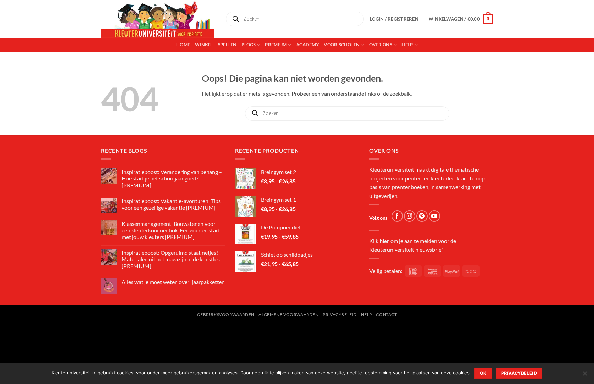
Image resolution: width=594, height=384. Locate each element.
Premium (276, 44)
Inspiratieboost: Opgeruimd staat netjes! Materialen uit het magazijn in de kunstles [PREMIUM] (171, 259)
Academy (307, 44)
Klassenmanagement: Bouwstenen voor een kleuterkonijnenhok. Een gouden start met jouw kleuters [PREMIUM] (171, 230)
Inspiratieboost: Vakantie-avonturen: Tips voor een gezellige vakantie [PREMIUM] (171, 204)
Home (183, 44)
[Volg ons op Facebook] (397, 216)
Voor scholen (342, 44)
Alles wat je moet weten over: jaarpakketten (173, 281)
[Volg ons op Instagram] (409, 216)
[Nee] (585, 375)
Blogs (249, 44)
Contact (386, 314)
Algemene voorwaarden (288, 314)
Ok (483, 373)
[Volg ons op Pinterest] (422, 216)
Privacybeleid (340, 314)
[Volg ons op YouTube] (434, 216)
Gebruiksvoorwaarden (225, 314)
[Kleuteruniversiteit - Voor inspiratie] (157, 19)
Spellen (227, 44)
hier (384, 241)
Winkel (204, 44)
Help (407, 44)
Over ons (380, 44)
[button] (461, 19)
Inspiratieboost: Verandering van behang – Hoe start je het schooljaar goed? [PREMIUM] (172, 178)
